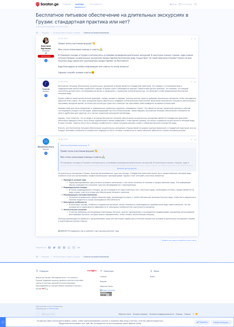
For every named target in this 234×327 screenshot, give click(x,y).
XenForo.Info (53, 309)
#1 (195, 39)
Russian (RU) (49, 314)
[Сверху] (193, 314)
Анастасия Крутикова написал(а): (73, 145)
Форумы (103, 281)
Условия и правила (140, 314)
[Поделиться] (191, 39)
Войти (152, 277)
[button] (85, 4)
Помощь (179, 314)
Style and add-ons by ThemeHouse (49, 306)
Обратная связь (106, 286)
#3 (195, 140)
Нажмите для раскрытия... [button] (127, 168)
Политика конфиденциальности (161, 314)
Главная (103, 277)
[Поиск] (195, 4)
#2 (195, 82)
